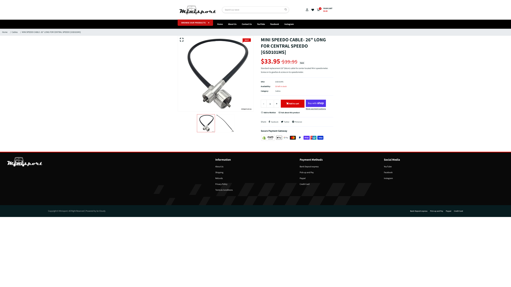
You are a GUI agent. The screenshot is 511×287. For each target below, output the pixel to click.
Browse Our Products (195, 22)
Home (220, 24)
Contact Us (247, 24)
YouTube (261, 24)
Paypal (303, 178)
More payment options (316, 108)
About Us (232, 24)
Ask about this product (290, 112)
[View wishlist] (312, 10)
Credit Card (305, 184)
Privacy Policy (221, 184)
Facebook (274, 24)
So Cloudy (100, 211)
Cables (15, 32)
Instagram (289, 24)
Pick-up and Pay (307, 172)
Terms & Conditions (224, 190)
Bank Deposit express (309, 166)
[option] (215, 73)
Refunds (219, 178)
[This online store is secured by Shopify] (268, 137)
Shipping (219, 172)
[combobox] (255, 10)
